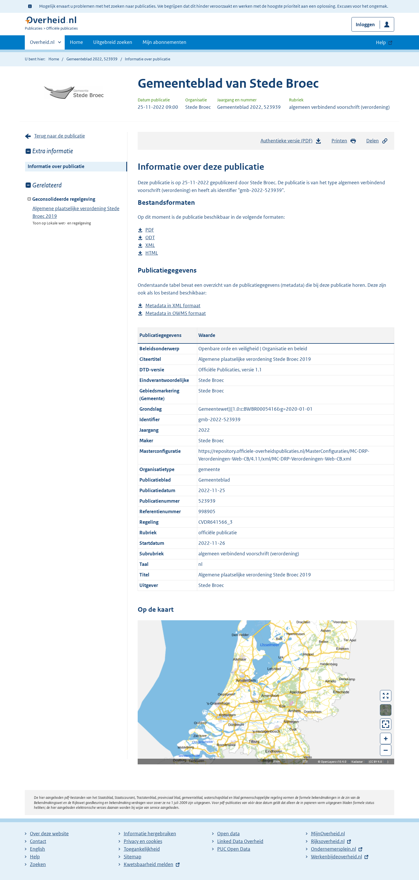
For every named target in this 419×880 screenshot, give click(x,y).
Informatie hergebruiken (150, 833)
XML (150, 245)
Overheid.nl (42, 44)
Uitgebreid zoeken (112, 42)
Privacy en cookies (143, 841)
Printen (339, 141)
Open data (228, 833)
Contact (38, 841)
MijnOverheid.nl (328, 833)
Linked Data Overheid (240, 841)
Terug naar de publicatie (59, 136)
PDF (149, 230)
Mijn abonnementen (164, 42)
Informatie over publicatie (56, 166)
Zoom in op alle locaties (385, 724)
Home (76, 42)
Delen (372, 141)
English (37, 849)
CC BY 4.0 (377, 762)
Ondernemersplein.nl (333, 849)
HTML (151, 253)
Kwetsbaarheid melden (148, 864)
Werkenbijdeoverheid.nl (336, 857)
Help (35, 857)
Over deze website (49, 833)
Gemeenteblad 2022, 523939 (91, 59)
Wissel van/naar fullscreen (385, 695)
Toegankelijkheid (142, 849)
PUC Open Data (233, 849)
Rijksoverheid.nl (328, 841)
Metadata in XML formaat (172, 306)
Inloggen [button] (365, 24)
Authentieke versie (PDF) (288, 142)
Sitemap (132, 857)
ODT (150, 238)
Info (305, 761)
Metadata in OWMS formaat (175, 313)
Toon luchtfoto (385, 710)
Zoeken (38, 864)
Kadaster (358, 762)
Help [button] (381, 42)
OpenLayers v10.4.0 (335, 762)
